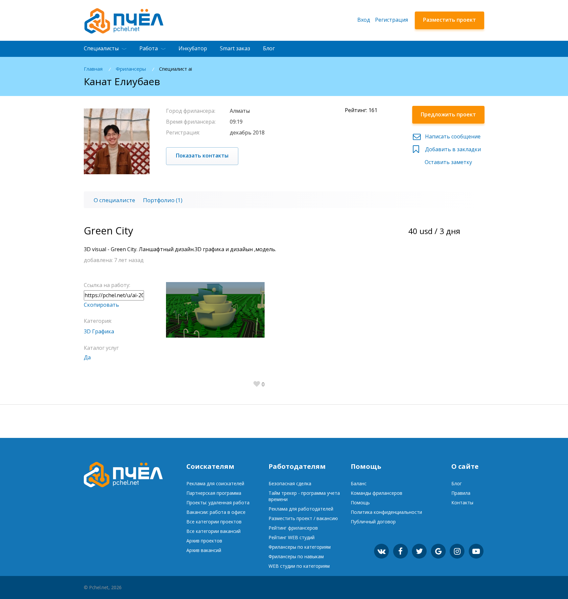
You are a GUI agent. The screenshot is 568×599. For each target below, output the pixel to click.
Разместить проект (449, 19)
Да (87, 357)
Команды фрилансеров (376, 493)
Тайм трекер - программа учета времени (304, 496)
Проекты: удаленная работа (217, 502)
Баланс (359, 483)
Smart (235, 48)
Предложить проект (448, 114)
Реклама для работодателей (301, 509)
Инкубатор (192, 48)
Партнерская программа (213, 493)
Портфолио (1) (162, 200)
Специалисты (101, 48)
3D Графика (99, 331)
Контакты (462, 502)
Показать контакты (202, 155)
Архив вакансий (203, 550)
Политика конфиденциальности (386, 512)
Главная (93, 69)
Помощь (360, 502)
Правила (460, 493)
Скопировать (101, 304)
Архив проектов (204, 541)
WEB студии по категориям (299, 566)
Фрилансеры (131, 69)
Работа (148, 48)
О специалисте (114, 200)
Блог (269, 48)
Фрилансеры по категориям (300, 547)
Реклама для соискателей (215, 483)
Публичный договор (373, 521)
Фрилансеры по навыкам (296, 556)
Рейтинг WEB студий (292, 537)
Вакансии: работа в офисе (216, 512)
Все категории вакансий (213, 531)
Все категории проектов (214, 521)
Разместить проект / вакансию (303, 518)
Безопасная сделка (290, 483)
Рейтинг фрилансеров (293, 528)
